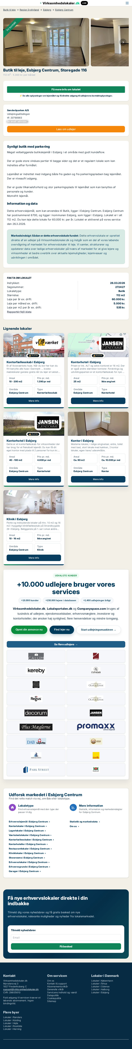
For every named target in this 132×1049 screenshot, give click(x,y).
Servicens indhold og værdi (62, 992)
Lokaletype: (14, 291)
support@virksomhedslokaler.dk (21, 989)
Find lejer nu (62, 629)
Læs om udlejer (66, 129)
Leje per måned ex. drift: (22, 303)
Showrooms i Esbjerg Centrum (26, 857)
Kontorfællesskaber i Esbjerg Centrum (30, 839)
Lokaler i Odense (100, 986)
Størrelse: (13, 295)
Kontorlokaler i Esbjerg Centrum (27, 826)
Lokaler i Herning (12, 1029)
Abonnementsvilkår (57, 986)
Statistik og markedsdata (84, 821)
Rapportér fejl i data (19, 311)
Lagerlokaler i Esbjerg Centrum (26, 830)
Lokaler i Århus (99, 983)
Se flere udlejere (66, 644)
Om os (73, 826)
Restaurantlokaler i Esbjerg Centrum (29, 848)
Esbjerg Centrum (64, 10)
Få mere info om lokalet (66, 89)
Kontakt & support (57, 983)
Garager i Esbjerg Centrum (24, 871)
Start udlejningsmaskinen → (98, 629)
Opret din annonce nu (29, 629)
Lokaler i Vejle (10, 1023)
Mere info (34, 400)
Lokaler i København (102, 980)
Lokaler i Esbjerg (100, 992)
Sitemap (51, 1001)
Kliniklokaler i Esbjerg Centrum (26, 853)
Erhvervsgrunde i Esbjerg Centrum (28, 866)
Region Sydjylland (29, 10)
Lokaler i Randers (12, 1017)
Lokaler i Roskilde (12, 1026)
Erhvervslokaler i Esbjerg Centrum (28, 862)
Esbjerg (47, 10)
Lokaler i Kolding (12, 1020)
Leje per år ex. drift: (19, 299)
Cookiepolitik (54, 998)
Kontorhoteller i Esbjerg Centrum (27, 844)
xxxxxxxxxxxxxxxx (17, 121)
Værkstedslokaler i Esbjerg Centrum (29, 835)
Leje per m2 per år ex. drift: (24, 307)
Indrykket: (13, 283)
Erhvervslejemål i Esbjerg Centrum (28, 821)
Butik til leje (9, 10)
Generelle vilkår (55, 989)
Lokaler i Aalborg (100, 989)
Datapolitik (53, 995)
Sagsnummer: (15, 287)
